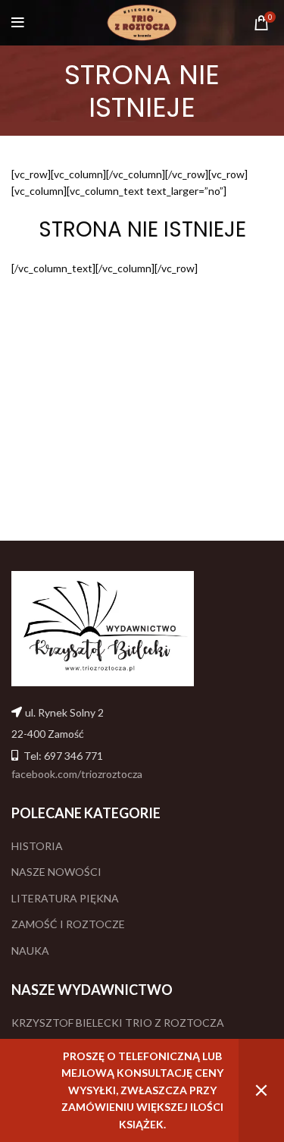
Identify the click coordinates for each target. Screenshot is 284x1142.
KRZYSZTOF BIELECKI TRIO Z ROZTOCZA (117, 1022)
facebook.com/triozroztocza (76, 773)
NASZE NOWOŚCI (56, 871)
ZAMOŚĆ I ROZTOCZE (68, 924)
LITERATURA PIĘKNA (65, 898)
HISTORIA (37, 845)
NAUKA (30, 950)
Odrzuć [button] (261, 1090)
